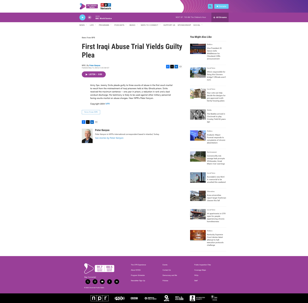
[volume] (90, 17)
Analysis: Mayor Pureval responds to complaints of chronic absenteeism (216, 138)
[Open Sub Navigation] (86, 25)
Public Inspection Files (202, 265)
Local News (211, 68)
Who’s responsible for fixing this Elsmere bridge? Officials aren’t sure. (216, 75)
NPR (107, 103)
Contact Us (167, 270)
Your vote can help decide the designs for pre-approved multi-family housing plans (216, 96)
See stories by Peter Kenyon (109, 137)
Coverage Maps (200, 270)
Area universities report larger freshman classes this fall (216, 198)
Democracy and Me (170, 275)
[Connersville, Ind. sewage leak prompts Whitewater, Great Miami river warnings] (198, 156)
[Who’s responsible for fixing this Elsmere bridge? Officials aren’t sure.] (198, 72)
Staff (196, 281)
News (82, 25)
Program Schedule (138, 275)
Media (209, 110)
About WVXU (136, 270)
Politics (209, 44)
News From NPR (88, 37)
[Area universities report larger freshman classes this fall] (198, 196)
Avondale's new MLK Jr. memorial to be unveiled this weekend (216, 179)
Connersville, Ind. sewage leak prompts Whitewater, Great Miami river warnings (216, 159)
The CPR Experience (138, 265)
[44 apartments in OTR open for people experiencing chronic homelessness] (198, 214)
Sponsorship (184, 25)
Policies (165, 281)
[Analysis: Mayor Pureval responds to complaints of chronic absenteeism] (198, 135)
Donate (222, 6)
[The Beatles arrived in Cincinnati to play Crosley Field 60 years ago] (198, 114)
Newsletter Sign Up (138, 281)
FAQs (196, 275)
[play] (82, 17)
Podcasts (119, 25)
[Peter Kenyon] (87, 136)
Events (165, 265)
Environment (212, 152)
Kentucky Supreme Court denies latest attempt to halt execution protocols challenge (215, 239)
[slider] (93, 17)
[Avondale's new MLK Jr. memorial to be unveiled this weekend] (198, 177)
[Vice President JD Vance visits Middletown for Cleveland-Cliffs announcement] (198, 49)
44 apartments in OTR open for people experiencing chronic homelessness (216, 217)
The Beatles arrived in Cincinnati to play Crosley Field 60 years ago (216, 117)
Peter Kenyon (94, 65)
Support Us (169, 25)
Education (211, 191)
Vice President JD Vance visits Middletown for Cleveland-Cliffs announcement (214, 53)
